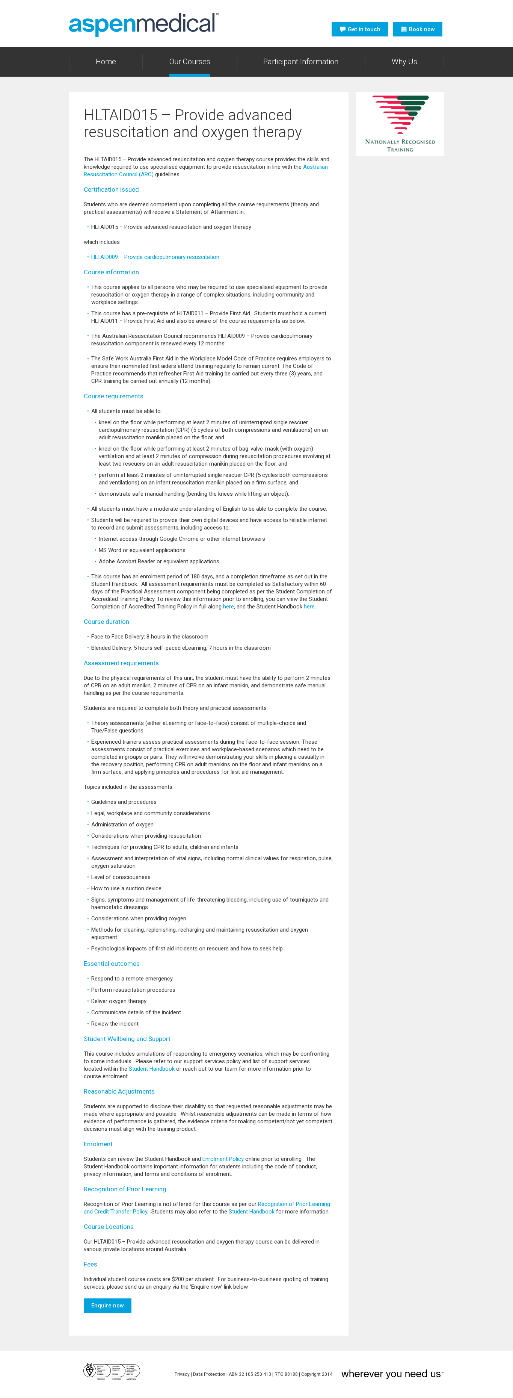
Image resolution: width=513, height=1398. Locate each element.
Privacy (182, 1374)
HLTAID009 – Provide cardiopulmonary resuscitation (155, 257)
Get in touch (364, 29)
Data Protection (209, 1374)
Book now (422, 29)
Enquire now (107, 1305)
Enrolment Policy (223, 1159)
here (228, 606)
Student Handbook (152, 1068)
